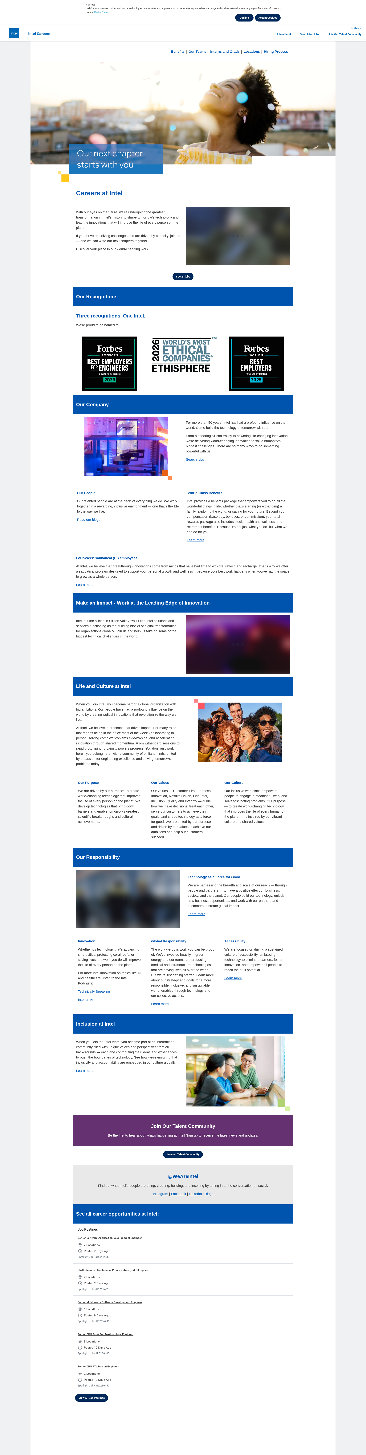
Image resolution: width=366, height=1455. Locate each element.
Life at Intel (284, 34)
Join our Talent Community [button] (183, 1154)
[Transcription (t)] (260, 261)
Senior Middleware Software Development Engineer (110, 1302)
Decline (244, 17)
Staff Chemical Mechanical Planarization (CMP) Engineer (113, 1270)
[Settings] (275, 261)
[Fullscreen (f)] (283, 261)
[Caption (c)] (267, 261)
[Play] (192, 261)
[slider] (253, 261)
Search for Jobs (309, 34)
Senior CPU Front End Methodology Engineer (105, 1334)
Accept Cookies (267, 17)
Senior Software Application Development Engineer (110, 1237)
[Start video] (238, 236)
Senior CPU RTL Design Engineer (98, 1366)
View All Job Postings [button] (92, 1397)
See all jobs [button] (183, 276)
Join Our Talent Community (344, 34)
